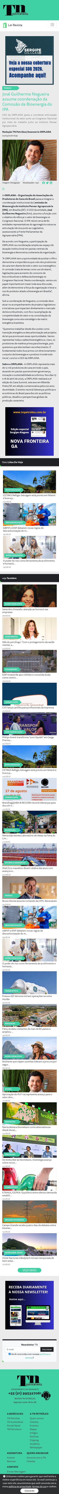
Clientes (34, 1422)
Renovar (11, 1461)
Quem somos (37, 1418)
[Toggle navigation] (52, 25)
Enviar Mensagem (16, 1472)
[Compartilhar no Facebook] (43, 183)
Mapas (33, 1429)
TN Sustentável (15, 1422)
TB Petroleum (14, 1429)
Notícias (34, 1436)
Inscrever (47, 1349)
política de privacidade (20, 1486)
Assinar (11, 1458)
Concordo (29, 1490)
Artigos (34, 1433)
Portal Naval (13, 1426)
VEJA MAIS (29, 1270)
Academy (35, 1444)
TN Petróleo (13, 1418)
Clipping (34, 1440)
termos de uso (39, 1486)
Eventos (34, 1426)
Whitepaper (36, 1447)
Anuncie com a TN (36, 1458)
